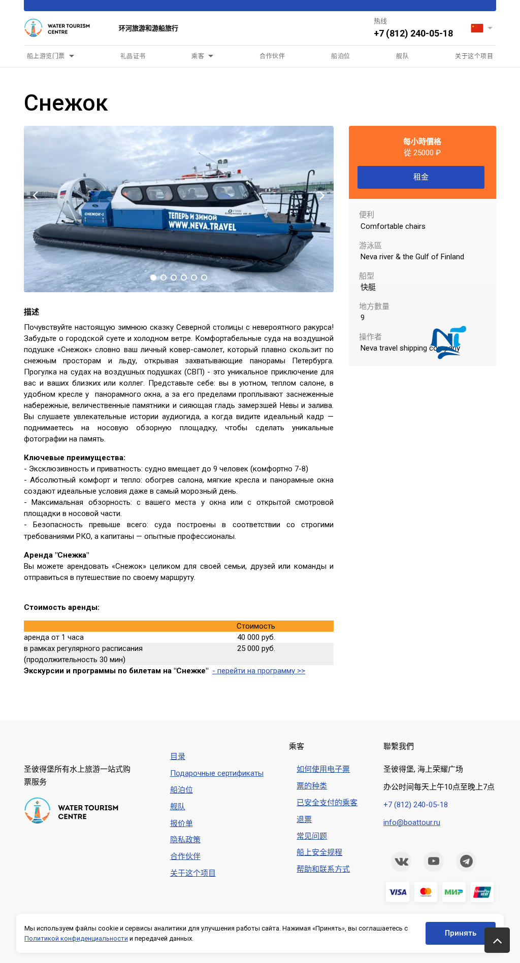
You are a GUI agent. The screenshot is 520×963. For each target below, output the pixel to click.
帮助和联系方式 (323, 869)
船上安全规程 (319, 852)
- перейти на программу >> (258, 670)
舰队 (402, 56)
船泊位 (340, 56)
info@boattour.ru (411, 822)
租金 (421, 177)
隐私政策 (185, 839)
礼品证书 (133, 56)
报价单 (181, 823)
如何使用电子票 (323, 769)
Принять (460, 933)
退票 (304, 819)
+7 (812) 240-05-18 (413, 33)
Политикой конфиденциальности (76, 938)
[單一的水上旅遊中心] (64, 28)
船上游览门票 (46, 56)
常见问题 (312, 836)
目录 (177, 756)
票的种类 (312, 785)
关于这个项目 (474, 56)
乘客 (197, 56)
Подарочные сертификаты (217, 773)
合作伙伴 (272, 56)
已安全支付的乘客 (327, 802)
